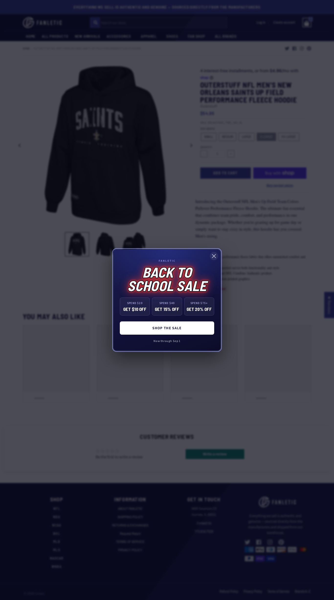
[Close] (214, 256)
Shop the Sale (167, 328)
